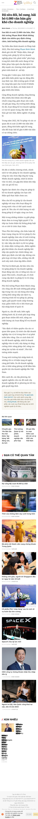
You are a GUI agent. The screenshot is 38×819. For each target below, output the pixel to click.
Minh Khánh (6, 28)
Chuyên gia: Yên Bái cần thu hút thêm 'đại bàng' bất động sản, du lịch (7, 436)
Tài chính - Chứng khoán (18, 10)
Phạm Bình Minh (27, 49)
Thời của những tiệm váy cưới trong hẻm (18, 514)
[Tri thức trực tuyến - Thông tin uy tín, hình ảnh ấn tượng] (23, 2)
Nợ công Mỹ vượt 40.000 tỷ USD (15, 484)
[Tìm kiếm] (35, 2)
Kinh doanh (8, 9)
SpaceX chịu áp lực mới (11, 642)
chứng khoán (12, 402)
